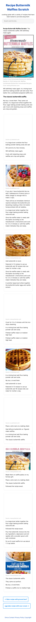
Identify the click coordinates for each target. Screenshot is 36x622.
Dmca (7, 617)
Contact (11, 617)
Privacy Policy (19, 617)
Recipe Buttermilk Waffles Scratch (18, 7)
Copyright (28, 617)
